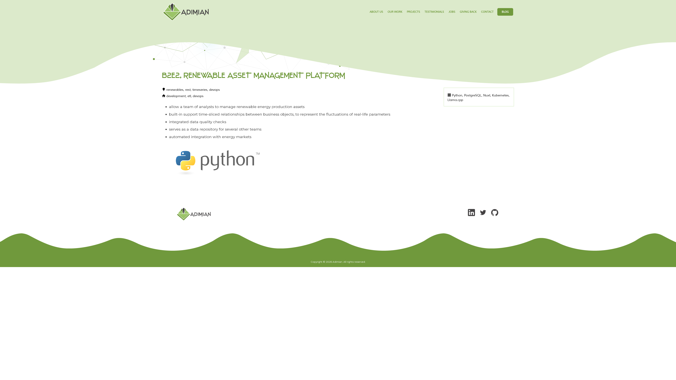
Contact (487, 12)
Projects (413, 12)
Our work (395, 12)
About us (376, 12)
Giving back (468, 12)
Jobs (452, 12)
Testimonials (434, 12)
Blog (505, 12)
